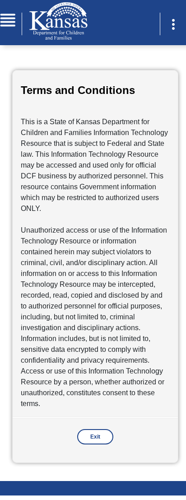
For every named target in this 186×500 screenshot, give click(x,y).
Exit (95, 437)
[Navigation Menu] (7, 19)
